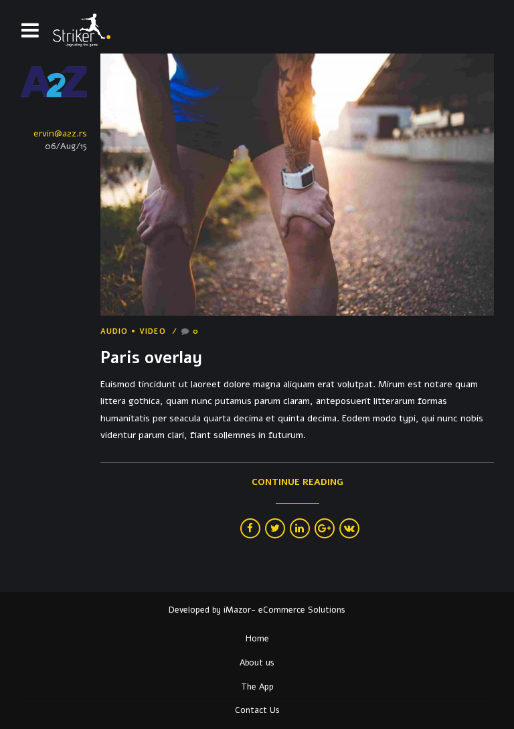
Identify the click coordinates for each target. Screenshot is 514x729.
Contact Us (257, 710)
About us (257, 662)
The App (257, 686)
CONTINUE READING (297, 482)
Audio (114, 331)
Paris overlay (151, 358)
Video (152, 331)
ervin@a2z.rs (60, 133)
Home (257, 638)
